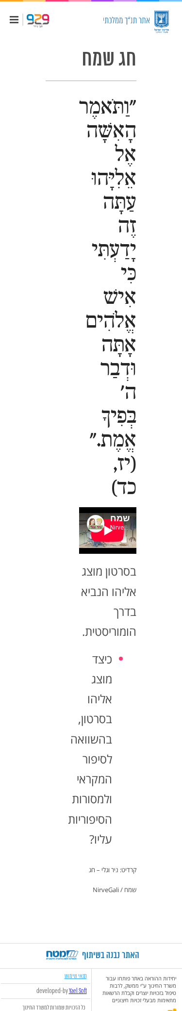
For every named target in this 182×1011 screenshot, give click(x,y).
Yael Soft (78, 991)
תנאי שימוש (76, 975)
